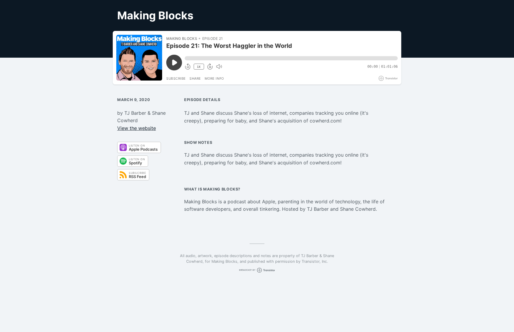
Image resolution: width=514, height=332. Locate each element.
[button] (291, 58)
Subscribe (176, 78)
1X (198, 66)
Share (195, 78)
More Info (214, 78)
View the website (136, 128)
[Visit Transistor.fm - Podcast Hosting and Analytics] (388, 78)
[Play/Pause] (139, 57)
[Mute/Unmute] (219, 66)
